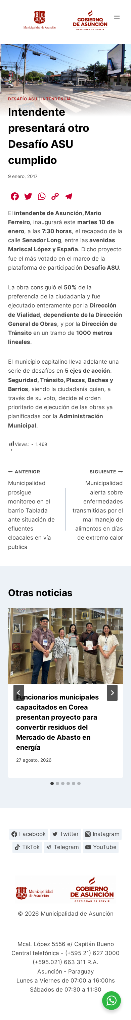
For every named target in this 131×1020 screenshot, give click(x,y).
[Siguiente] (112, 693)
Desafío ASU (23, 98)
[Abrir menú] (117, 16)
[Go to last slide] (18, 693)
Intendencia (56, 98)
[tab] (52, 783)
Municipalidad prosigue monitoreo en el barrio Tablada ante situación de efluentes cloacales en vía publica (31, 509)
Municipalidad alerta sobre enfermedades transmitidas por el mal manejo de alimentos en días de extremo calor (98, 505)
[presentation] (65, 646)
